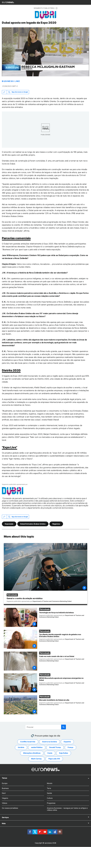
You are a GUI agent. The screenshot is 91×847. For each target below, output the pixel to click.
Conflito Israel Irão (27, 742)
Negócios (56, 524)
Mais (4, 824)
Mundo (49, 783)
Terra (49, 788)
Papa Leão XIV (54, 759)
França (70, 747)
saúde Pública (36, 747)
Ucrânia (21, 747)
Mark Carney (36, 759)
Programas (51, 803)
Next (4, 793)
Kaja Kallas (63, 753)
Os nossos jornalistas (10, 808)
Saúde (49, 793)
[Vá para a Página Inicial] (8, 2)
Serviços (5, 817)
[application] (45, 51)
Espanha (67, 742)
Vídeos (4, 803)
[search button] (63, 727)
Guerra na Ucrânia (49, 742)
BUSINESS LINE (11, 81)
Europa (4, 783)
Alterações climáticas (32, 753)
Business (5, 788)
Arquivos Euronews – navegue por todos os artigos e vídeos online (67, 809)
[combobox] (45, 727)
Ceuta (49, 753)
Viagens (5, 798)
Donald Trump (55, 747)
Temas (4, 778)
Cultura (49, 798)
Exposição (9, 524)
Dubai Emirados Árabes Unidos (33, 524)
